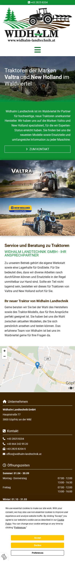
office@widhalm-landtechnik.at (24, 454)
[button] (37, 49)
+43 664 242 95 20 (17, 443)
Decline (37, 545)
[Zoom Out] (4, 356)
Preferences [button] (20, 527)
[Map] (37, 369)
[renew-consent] (4, 557)
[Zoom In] (4, 351)
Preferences (37, 553)
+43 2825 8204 (39, 2)
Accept (37, 538)
